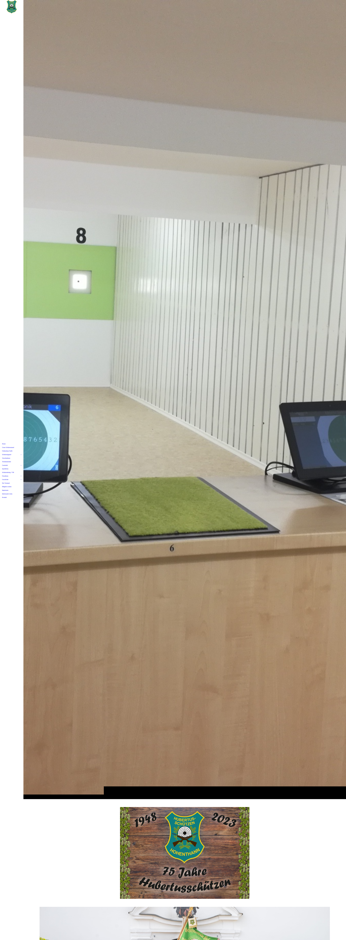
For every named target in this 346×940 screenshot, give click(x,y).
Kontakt (4, 497)
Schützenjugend (6, 454)
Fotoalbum (5, 476)
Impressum (5, 490)
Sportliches (5, 469)
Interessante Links (7, 494)
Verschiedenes (6, 458)
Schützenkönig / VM (8, 472)
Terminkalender (6, 461)
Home (4, 444)
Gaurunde (5, 465)
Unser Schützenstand (8, 447)
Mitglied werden (6, 486)
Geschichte (5, 479)
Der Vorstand (6, 483)
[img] (184, 399)
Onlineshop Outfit (7, 451)
